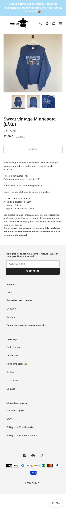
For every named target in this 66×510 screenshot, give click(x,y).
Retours (10, 317)
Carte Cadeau (13, 347)
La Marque (12, 355)
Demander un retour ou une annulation (26, 325)
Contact (10, 388)
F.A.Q (9, 292)
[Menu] (60, 23)
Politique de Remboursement (21, 435)
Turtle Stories (13, 380)
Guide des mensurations (19, 300)
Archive (10, 372)
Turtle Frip (36, 483)
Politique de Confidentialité (20, 427)
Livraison (11, 308)
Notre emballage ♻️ (16, 363)
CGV (9, 418)
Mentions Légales (15, 410)
